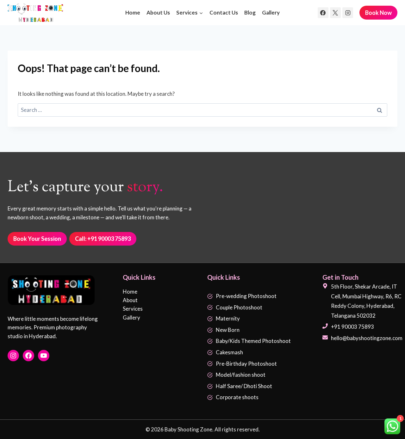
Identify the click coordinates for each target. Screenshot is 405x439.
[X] (335, 12)
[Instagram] (347, 12)
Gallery (271, 12)
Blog (250, 12)
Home (132, 12)
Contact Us (223, 12)
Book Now (378, 12)
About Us (158, 12)
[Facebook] (323, 12)
